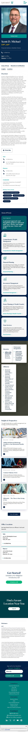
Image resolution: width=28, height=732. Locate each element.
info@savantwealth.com (14, 715)
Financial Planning (7, 195)
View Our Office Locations (14, 717)
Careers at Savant (14, 704)
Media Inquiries (14, 705)
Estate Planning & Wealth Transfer (10, 198)
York (4, 156)
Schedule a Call (14, 582)
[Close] (26, 726)
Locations (9, 69)
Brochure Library (14, 699)
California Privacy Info (14, 694)
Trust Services (7, 201)
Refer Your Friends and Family (14, 707)
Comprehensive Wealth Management (11, 192)
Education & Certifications (18, 65)
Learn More (7, 729)
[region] (14, 728)
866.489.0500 (14, 713)
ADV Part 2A (14, 689)
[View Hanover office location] (14, 553)
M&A (14, 701)
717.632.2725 (9, 171)
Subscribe (8, 671)
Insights (3, 69)
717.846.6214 (9, 159)
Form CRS (14, 687)
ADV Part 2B (14, 690)
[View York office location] (14, 538)
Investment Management (19, 195)
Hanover (5, 168)
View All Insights (14, 514)
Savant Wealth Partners (14, 702)
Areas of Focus (5, 65)
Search (14, 608)
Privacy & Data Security (14, 692)
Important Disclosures (14, 685)
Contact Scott (14, 36)
